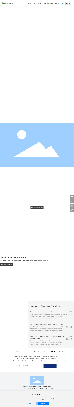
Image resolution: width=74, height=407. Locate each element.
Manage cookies (31, 403)
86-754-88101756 (32, 388)
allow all (43, 403)
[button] (62, 53)
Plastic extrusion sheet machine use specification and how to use (46, 312)
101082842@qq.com (47, 388)
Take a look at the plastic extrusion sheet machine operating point (46, 324)
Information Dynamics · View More (45, 306)
